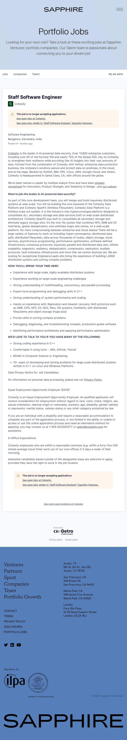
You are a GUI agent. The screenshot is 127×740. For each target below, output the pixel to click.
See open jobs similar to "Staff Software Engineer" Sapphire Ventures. (55, 123)
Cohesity (13, 153)
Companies (16, 584)
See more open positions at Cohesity (63, 504)
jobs (5, 74)
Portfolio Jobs (15, 632)
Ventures (13, 564)
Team (10, 590)
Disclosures (13, 626)
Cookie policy (71, 539)
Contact (10, 611)
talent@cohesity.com (90, 426)
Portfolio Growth (22, 597)
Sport (10, 577)
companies (20, 74)
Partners (13, 571)
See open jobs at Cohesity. (31, 118)
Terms (8, 616)
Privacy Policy (93, 379)
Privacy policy (56, 539)
